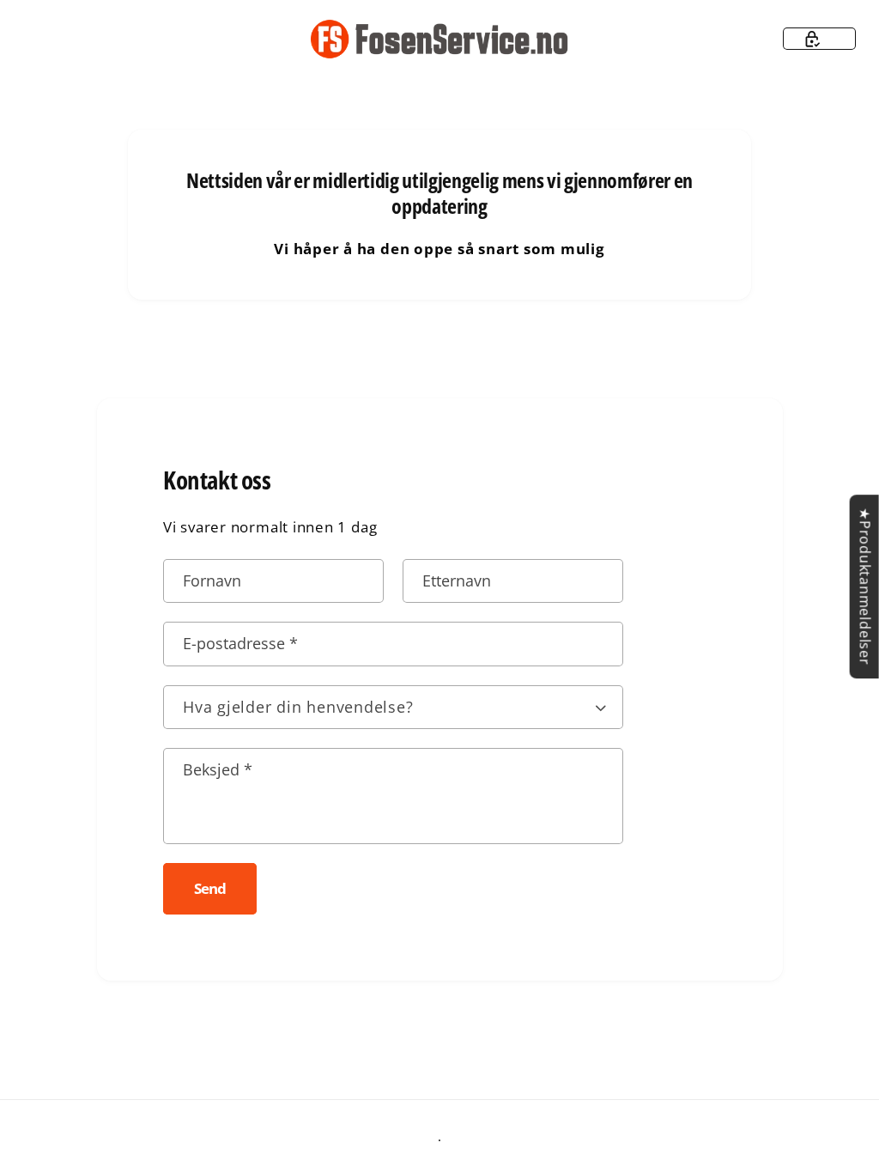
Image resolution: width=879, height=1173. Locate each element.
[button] (819, 38)
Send (209, 888)
